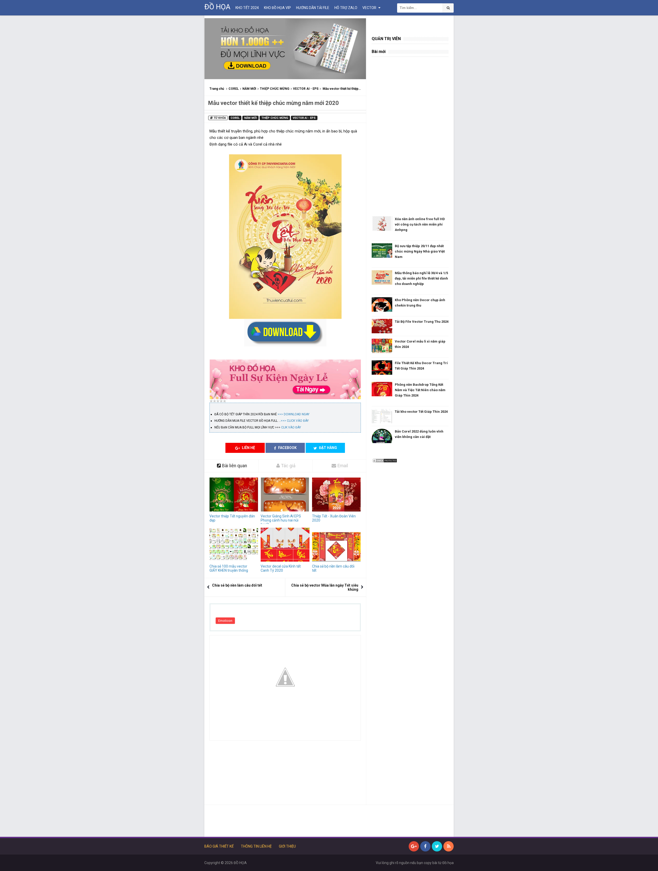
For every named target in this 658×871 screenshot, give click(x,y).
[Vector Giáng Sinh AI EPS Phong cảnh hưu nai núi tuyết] (285, 495)
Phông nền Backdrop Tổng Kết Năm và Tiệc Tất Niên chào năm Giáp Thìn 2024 (420, 390)
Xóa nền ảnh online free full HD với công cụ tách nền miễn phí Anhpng (420, 224)
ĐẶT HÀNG (327, 448)
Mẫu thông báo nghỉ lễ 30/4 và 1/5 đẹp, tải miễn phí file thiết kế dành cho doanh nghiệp (421, 278)
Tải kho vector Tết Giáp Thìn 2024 (421, 412)
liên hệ (248, 448)
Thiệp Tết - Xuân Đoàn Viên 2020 (334, 518)
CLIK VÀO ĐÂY (291, 427)
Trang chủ (216, 89)
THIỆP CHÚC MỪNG (274, 89)
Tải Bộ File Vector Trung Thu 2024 (422, 322)
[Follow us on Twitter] (437, 846)
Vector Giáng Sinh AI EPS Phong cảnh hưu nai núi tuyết (281, 520)
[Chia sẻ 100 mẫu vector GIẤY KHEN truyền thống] (233, 545)
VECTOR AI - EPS (305, 89)
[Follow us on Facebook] (425, 846)
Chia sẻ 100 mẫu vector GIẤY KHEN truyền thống (228, 568)
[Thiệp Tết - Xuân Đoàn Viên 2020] (336, 495)
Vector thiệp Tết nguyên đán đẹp (232, 518)
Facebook (287, 448)
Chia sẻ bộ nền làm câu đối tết (333, 568)
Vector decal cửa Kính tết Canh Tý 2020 (281, 568)
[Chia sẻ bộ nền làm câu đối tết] (336, 545)
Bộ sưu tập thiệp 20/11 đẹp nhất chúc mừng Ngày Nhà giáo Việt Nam (420, 251)
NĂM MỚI (249, 89)
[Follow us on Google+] (414, 846)
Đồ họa (448, 863)
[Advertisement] (285, 775)
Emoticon (225, 621)
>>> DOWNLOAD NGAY (293, 414)
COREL (234, 89)
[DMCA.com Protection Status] (384, 460)
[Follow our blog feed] (448, 846)
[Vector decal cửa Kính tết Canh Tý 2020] (285, 545)
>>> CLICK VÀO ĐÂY (295, 421)
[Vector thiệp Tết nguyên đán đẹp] (233, 495)
